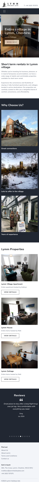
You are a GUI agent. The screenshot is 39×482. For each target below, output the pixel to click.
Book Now (11, 42)
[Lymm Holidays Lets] (9, 4)
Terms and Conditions (9, 456)
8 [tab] (24, 436)
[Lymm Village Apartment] (19, 268)
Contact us (5, 459)
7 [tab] (22, 436)
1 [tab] (4, 53)
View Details (10, 292)
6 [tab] (20, 436)
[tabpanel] (19, 35)
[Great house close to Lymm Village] (19, 311)
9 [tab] (27, 436)
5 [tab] (18, 436)
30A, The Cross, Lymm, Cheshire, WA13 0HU (17, 468)
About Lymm (5, 453)
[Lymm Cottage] (19, 355)
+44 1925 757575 (32, 6)
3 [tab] (15, 53)
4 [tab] (16, 436)
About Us (4, 450)
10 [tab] (29, 436)
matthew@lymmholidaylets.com (12, 471)
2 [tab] (8, 53)
